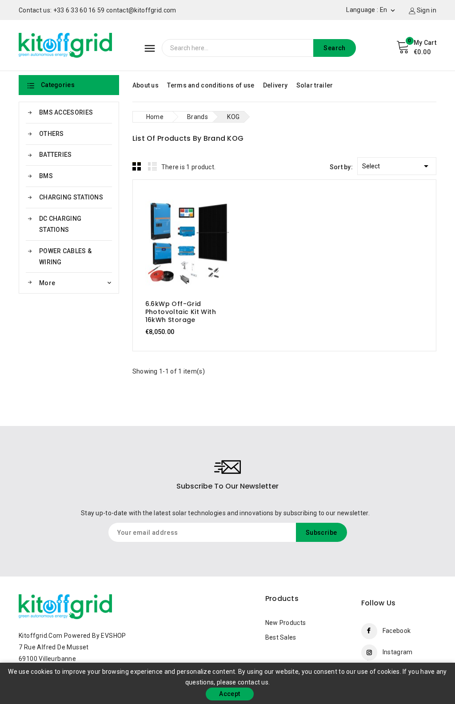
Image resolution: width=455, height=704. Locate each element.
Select (396, 166)
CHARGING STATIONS (71, 197)
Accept (229, 693)
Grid (136, 166)
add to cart (178, 243)
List (152, 166)
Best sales (280, 637)
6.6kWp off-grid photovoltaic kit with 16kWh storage (180, 312)
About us (145, 85)
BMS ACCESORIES (66, 112)
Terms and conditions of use (210, 85)
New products (285, 622)
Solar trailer (314, 85)
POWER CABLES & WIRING (65, 256)
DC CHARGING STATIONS (60, 224)
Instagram (398, 652)
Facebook (397, 630)
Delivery (275, 85)
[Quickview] (196, 243)
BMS (46, 175)
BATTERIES (55, 154)
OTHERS (51, 133)
